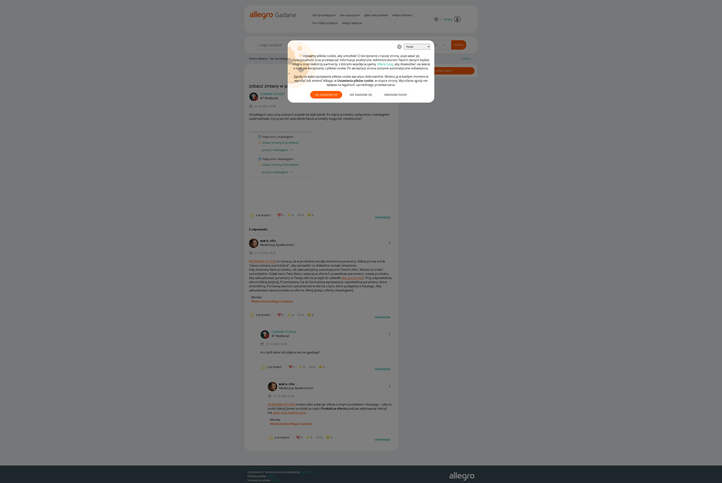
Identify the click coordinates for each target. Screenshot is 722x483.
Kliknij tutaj (385, 64)
